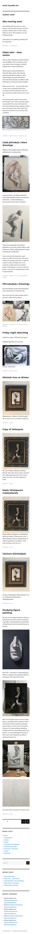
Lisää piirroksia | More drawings (14, 881)
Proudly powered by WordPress (19, 931)
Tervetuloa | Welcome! (11, 849)
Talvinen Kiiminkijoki (14, 553)
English (11, 135)
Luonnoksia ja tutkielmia (11, 844)
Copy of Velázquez (12, 429)
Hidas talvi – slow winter (11, 878)
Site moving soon (12, 21)
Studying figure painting (11, 611)
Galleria (6, 840)
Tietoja (6, 851)
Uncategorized (13, 45)
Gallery (6, 842)
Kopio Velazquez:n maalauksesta (12, 491)
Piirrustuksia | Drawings (15, 284)
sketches (4, 277)
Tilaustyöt (7, 853)
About (6, 835)
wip (26, 135)
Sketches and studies (10, 846)
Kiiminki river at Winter (15, 377)
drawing (21, 275)
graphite (25, 275)
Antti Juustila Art (10, 5)
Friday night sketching (15, 332)
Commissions (8, 838)
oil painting (21, 135)
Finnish (15, 135)
